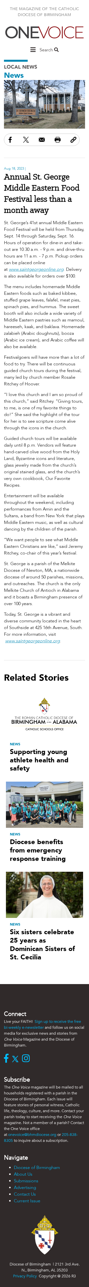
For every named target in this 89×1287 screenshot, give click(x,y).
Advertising (25, 1188)
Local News (20, 67)
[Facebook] (7, 1059)
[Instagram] (27, 1059)
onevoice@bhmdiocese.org (32, 1134)
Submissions (26, 1181)
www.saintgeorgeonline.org (36, 269)
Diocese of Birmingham (37, 1168)
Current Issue (27, 1201)
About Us (23, 1174)
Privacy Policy (25, 1276)
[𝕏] (16, 1059)
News (14, 75)
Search (47, 50)
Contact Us (25, 1194)
